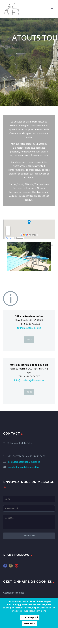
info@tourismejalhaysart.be (29, 380)
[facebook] (5, 567)
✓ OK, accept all (29, 617)
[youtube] (16, 567)
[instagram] (11, 567)
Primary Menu (52, 9)
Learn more (40, 610)
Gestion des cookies (13, 592)
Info (29, 339)
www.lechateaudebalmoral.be (23, 467)
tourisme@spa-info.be (29, 327)
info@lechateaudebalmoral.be (24, 461)
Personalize (30, 623)
